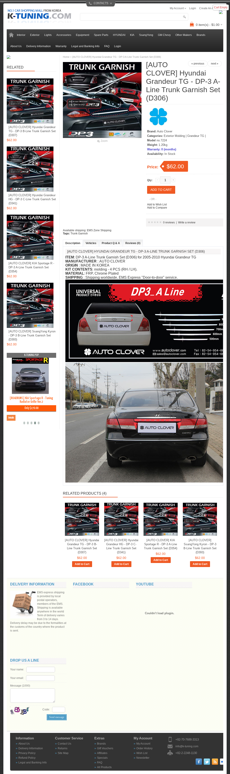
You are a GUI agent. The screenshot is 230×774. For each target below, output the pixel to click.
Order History (144, 748)
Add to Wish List (157, 204)
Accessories (63, 35)
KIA (132, 35)
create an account (210, 8)
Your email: (17, 678)
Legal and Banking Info (85, 46)
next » (214, 63)
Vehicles (91, 243)
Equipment (82, 35)
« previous (197, 63)
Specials (102, 757)
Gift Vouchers (105, 748)
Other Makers (183, 35)
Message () (20, 685)
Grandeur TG (195, 136)
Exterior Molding (174, 136)
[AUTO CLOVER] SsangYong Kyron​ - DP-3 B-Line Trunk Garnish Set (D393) (200, 546)
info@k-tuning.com (186, 746)
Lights (48, 35)
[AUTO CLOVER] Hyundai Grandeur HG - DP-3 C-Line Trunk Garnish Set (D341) (121, 546)
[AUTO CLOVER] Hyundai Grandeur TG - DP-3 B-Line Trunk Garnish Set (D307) (82, 546)
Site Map (63, 753)
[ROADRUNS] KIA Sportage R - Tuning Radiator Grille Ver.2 (31, 399)
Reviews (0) (132, 243)
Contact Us (64, 743)
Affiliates (102, 753)
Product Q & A (111, 243)
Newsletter (142, 757)
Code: (46, 709)
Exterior (35, 35)
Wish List (141, 753)
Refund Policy (26, 757)
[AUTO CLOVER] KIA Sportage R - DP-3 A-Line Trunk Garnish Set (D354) (160, 544)
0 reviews (169, 222)
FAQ (106, 46)
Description (72, 243)
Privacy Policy (26, 753)
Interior (21, 35)
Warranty (60, 46)
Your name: (17, 669)
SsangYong (146, 35)
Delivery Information (38, 46)
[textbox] (134, 17)
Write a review (186, 222)
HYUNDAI (119, 35)
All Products (104, 767)
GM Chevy (164, 35)
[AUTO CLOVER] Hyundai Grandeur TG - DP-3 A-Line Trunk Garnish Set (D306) (116, 57)
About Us (16, 46)
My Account (143, 743)
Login (117, 46)
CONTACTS (101, 3)
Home (66, 57)
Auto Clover (164, 131)
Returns (62, 748)
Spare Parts (101, 35)
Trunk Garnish (79, 233)
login (192, 8)
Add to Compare (157, 207)
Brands (101, 743)
